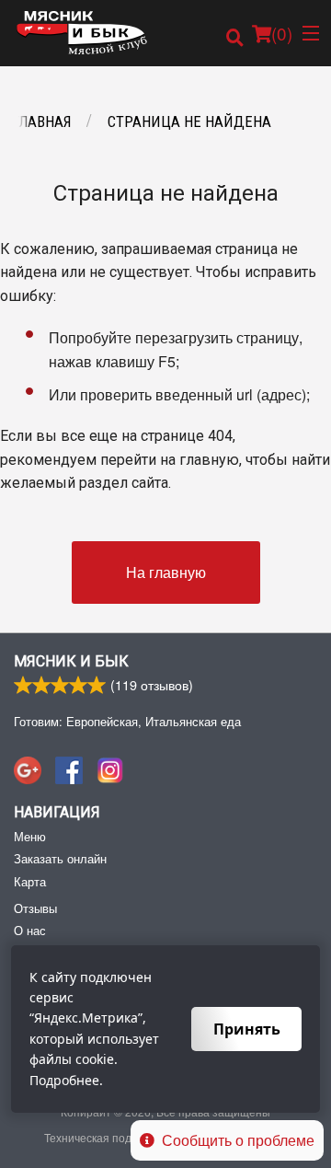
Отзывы (35, 908)
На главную (166, 572)
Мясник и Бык (71, 661)
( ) (281, 32)
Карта (30, 881)
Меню (30, 836)
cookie (94, 1059)
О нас (30, 930)
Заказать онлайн (60, 858)
